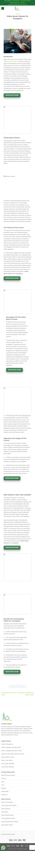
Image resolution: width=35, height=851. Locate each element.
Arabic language (12, 61)
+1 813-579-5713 (15, 0)
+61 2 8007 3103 (16, 2)
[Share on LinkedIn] (25, 686)
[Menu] (2, 8)
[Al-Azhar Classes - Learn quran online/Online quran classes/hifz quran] (17, 8)
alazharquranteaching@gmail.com (19, 4)
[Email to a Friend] (19, 686)
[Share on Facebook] (13, 686)
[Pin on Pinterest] (22, 686)
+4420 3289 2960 (26, 0)
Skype (23, 2)
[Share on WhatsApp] (10, 686)
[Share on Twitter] (16, 686)
